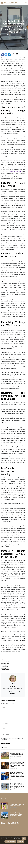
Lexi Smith (4, 34)
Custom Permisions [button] (10, 841)
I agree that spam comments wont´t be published (12, 739)
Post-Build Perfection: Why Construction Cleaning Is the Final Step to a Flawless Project (17, 764)
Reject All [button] (21, 841)
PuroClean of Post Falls (14, 171)
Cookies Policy (17, 838)
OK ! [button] (24, 838)
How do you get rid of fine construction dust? (17, 804)
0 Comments (24, 34)
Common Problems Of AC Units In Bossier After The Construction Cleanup (16, 754)
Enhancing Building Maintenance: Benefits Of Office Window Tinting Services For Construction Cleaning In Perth (16, 814)
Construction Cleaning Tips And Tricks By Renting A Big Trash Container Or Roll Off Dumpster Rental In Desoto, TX (17, 775)
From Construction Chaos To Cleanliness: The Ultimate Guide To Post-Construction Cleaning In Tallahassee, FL (17, 786)
